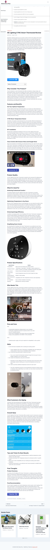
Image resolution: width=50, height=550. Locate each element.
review (23, 498)
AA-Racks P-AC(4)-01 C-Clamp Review (36, 505)
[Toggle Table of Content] (24, 84)
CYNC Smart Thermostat (12, 498)
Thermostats (9, 30)
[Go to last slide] (3, 526)
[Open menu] (48, 2)
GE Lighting (19, 498)
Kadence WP (34, 547)
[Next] (47, 526)
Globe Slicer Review (24, 526)
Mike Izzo (21, 528)
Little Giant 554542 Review (11, 505)
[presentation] (8, 519)
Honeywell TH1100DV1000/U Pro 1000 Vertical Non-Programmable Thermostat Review (41, 529)
